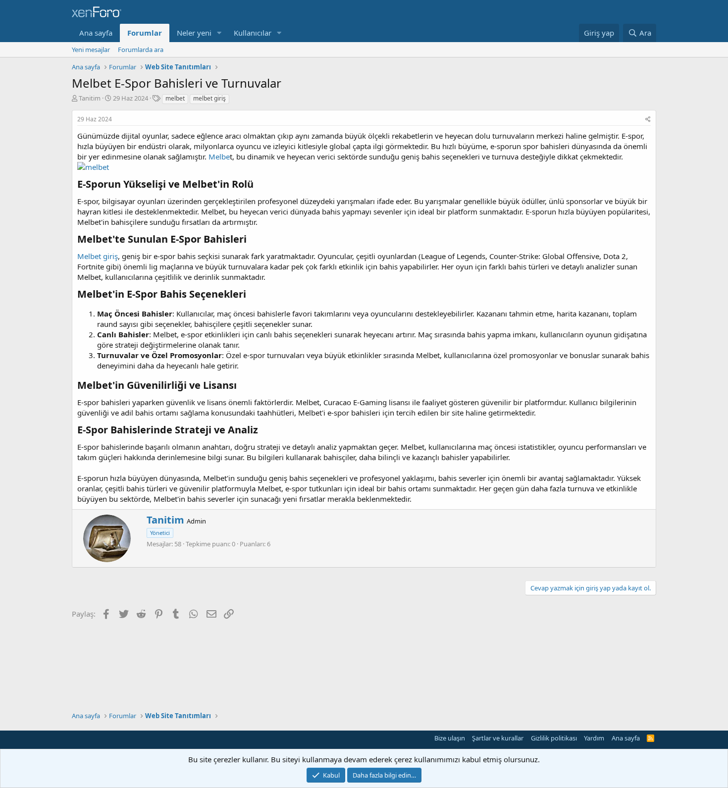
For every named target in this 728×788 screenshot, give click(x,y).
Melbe (219, 156)
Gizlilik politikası (554, 738)
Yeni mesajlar (91, 49)
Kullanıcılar (252, 33)
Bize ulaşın (449, 738)
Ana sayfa (95, 33)
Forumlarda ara (140, 49)
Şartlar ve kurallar (497, 738)
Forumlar (144, 33)
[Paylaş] (648, 119)
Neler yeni (194, 33)
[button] (219, 33)
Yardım (594, 738)
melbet (175, 98)
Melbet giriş (97, 256)
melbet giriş (209, 98)
